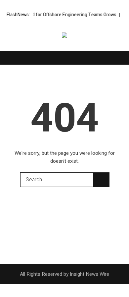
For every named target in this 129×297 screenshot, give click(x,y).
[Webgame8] (64, 36)
